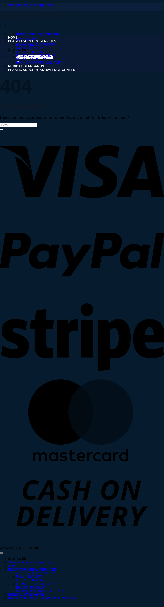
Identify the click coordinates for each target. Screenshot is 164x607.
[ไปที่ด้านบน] (1, 553)
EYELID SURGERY (30, 52)
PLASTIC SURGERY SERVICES (32, 41)
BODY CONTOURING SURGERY (40, 62)
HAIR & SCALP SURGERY (35, 44)
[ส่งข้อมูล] (1, 129)
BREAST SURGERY (31, 59)
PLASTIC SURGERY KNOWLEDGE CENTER (41, 70)
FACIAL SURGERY (30, 48)
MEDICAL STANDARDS (26, 66)
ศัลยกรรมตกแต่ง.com (34, 15)
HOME (13, 37)
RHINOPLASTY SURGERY (36, 55)
